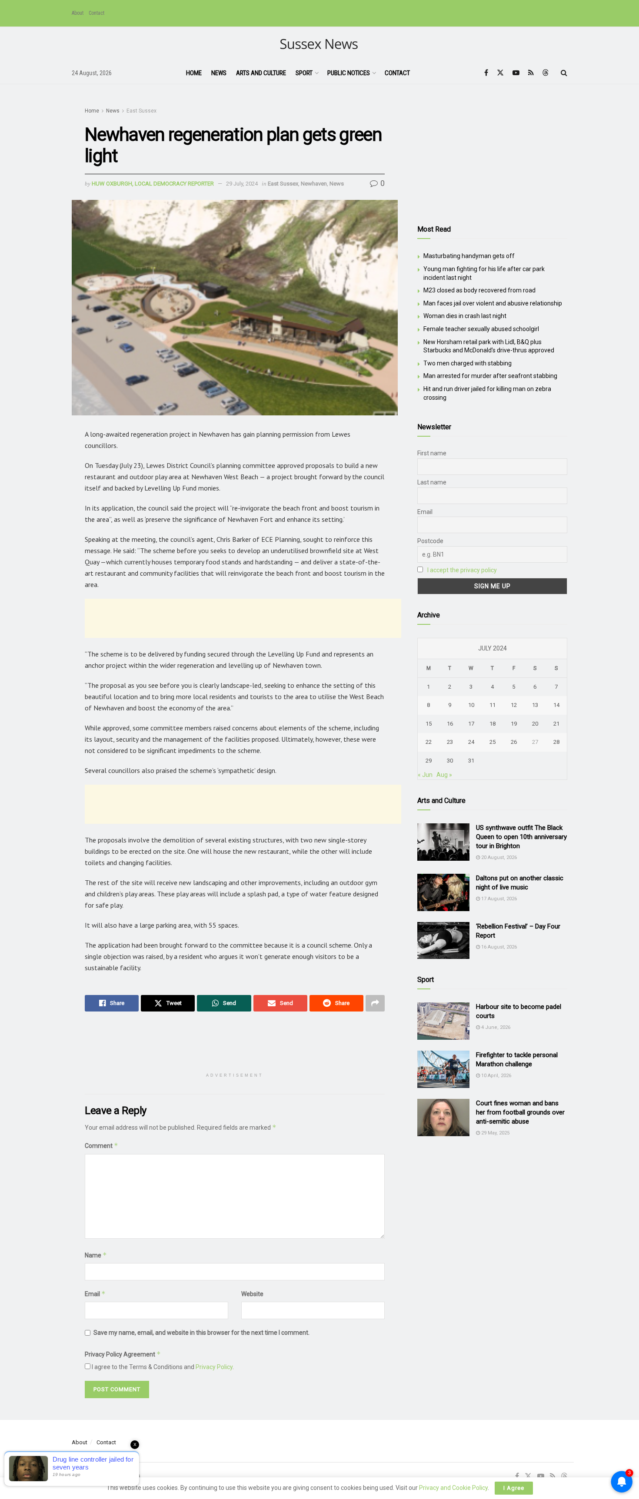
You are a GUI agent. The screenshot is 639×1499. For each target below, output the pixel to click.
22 (429, 742)
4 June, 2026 (495, 1027)
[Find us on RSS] (531, 73)
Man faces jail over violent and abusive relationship (492, 303)
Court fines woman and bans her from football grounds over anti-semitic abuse (520, 1112)
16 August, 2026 (498, 947)
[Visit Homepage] (319, 44)
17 (471, 723)
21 (556, 723)
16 (450, 723)
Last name (431, 482)
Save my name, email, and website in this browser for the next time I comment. (201, 1332)
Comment (101, 1145)
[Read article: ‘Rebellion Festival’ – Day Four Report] (443, 940)
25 (492, 742)
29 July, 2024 (242, 183)
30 (450, 760)
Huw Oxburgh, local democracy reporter (153, 183)
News (218, 73)
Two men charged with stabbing (467, 363)
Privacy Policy (214, 1366)
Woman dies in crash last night (464, 315)
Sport (304, 73)
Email (95, 1294)
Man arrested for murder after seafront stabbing (490, 375)
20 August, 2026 (498, 857)
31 (471, 760)
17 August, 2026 (498, 899)
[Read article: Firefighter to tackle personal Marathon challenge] (443, 1069)
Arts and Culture (261, 73)
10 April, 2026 (495, 1075)
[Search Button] (564, 73)
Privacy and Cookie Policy (453, 1487)
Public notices (348, 73)
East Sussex (141, 111)
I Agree (513, 1488)
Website (252, 1293)
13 (535, 705)
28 (556, 742)
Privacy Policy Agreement (123, 1354)
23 (450, 742)
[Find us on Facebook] (486, 73)
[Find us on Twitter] (500, 73)
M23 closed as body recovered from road (479, 290)
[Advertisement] (243, 618)
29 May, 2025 (494, 1133)
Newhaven (314, 183)
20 (535, 723)
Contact (96, 13)
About (77, 13)
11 (492, 705)
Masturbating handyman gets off (469, 255)
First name (431, 453)
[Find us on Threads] (545, 73)
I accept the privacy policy (462, 570)
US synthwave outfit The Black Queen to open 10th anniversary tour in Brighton (521, 837)
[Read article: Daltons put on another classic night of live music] (443, 892)
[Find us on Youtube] (516, 73)
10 (471, 705)
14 (556, 705)
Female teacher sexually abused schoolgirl (481, 328)
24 (471, 742)
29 (429, 760)
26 (514, 742)
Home (194, 73)
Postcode (430, 540)
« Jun (425, 774)
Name (96, 1255)
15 (429, 723)
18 (492, 723)
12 (514, 705)
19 (514, 723)
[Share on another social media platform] (375, 1003)
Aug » (444, 774)
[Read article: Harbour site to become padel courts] (443, 1021)
